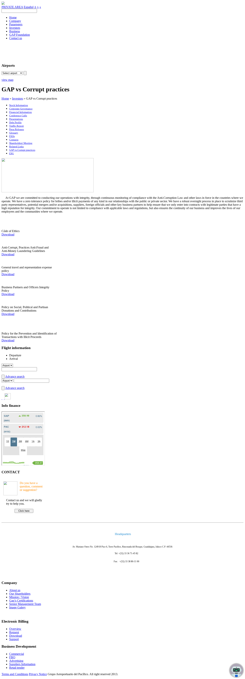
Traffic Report (16, 125)
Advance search (14, 376)
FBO (12, 657)
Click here (24, 510)
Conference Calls (18, 115)
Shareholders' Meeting (20, 143)
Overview (15, 628)
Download (8, 234)
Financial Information (20, 112)
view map (7, 79)
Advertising (16, 660)
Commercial (16, 653)
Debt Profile (15, 122)
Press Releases (16, 129)
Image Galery (17, 607)
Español (28, 7)
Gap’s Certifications (21, 600)
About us (14, 590)
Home (5, 98)
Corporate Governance (21, 108)
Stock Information (18, 105)
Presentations (16, 119)
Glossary (13, 132)
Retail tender (16, 667)
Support (14, 639)
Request (14, 632)
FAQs (12, 136)
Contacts (13, 139)
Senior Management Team (25, 604)
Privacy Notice (38, 674)
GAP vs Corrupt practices (22, 150)
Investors (17, 98)
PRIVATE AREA (12, 7)
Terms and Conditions (15, 674)
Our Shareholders (19, 593)
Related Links (16, 146)
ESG (11, 153)
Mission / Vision (19, 597)
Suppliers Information (22, 664)
